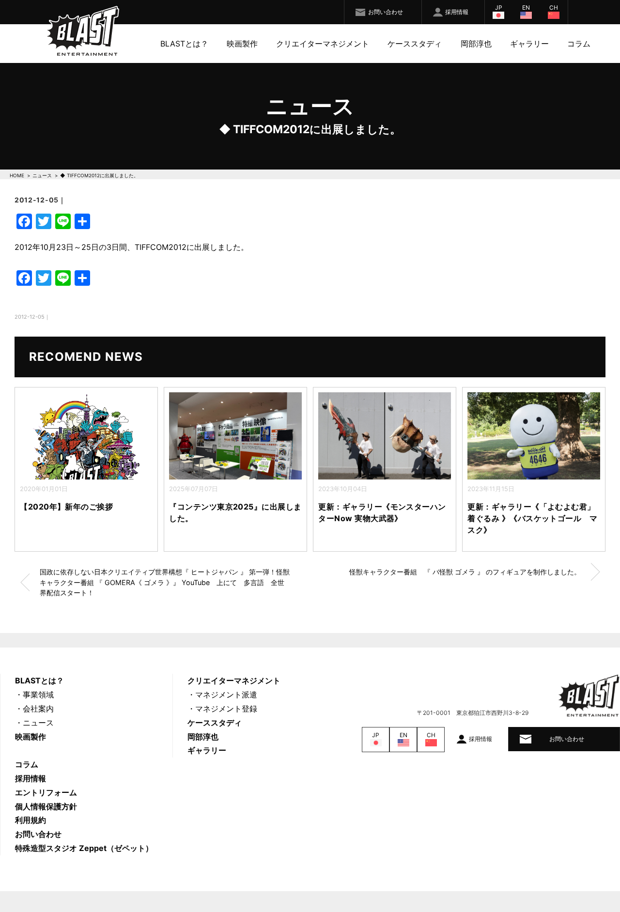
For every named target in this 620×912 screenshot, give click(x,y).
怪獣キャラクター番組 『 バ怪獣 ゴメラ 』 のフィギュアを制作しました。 (465, 572)
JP (498, 7)
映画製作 (242, 43)
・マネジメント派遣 (222, 694)
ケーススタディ (415, 43)
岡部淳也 (476, 43)
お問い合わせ (385, 11)
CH (553, 7)
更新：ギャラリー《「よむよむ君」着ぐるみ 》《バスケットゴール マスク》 (532, 518)
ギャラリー (529, 43)
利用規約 (30, 820)
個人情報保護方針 (46, 806)
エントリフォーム (46, 792)
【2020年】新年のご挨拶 (86, 506)
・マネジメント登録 (222, 708)
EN (526, 7)
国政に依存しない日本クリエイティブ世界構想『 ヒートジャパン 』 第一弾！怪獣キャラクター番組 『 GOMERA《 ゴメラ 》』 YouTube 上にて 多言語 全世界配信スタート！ (165, 582)
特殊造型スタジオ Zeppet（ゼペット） (84, 848)
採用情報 (456, 11)
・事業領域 (34, 694)
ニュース (42, 175)
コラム (578, 43)
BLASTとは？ (184, 43)
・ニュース (34, 722)
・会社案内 (34, 708)
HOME (17, 175)
